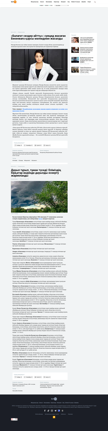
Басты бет (13, 32)
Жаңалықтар (34, 1)
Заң (69, 1)
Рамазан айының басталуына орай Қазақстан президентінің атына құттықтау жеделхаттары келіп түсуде (25, 154)
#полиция (14, 160)
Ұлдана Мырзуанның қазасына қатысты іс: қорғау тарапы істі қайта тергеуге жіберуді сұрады (87, 70)
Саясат (42, 1)
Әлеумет (63, 1)
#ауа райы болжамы (17, 390)
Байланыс (63, 414)
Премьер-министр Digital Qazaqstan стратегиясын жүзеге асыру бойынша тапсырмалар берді (86, 50)
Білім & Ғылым (75, 1)
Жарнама (70, 414)
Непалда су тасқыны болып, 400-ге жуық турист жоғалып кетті (23, 385)
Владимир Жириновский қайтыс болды (51, 152)
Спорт (89, 1)
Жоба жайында (39, 414)
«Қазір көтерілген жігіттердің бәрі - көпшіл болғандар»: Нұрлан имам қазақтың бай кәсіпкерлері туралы (52, 385)
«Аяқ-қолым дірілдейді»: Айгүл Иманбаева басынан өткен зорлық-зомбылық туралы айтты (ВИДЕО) (87, 40)
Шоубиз (84, 1)
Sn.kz (40, 219)
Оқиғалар (56, 1)
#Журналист (27, 160)
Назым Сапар (14, 179)
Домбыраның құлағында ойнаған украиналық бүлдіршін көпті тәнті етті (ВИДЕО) (86, 60)
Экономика (49, 1)
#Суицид (21, 160)
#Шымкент (34, 160)
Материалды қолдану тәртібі (52, 414)
